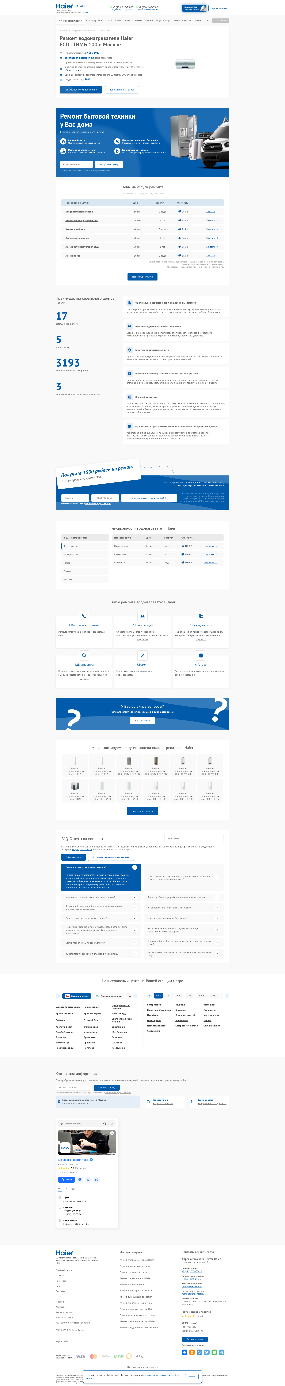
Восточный (209, 1004)
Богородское (154, 1004)
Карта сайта (62, 1341)
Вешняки (180, 1004)
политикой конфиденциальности (98, 504)
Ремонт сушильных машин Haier (136, 1302)
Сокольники (153, 1030)
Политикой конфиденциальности (118, 1093)
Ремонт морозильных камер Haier (137, 1315)
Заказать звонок (142, 720)
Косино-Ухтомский (185, 1015)
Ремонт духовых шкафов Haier (135, 1296)
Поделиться (184, 1352)
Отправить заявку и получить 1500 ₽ (149, 498)
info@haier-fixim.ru (192, 1286)
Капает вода (120, 554)
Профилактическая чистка (79, 211)
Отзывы (127, 20)
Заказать (210, 211)
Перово (207, 1020)
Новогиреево (154, 1020)
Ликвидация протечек (77, 237)
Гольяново (180, 1010)
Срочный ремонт (94, 20)
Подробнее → (210, 546)
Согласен (192, 1376)
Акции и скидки (163, 20)
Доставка (138, 20)
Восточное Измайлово (159, 1010)
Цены (107, 20)
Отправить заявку (109, 164)
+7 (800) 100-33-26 (149, 7)
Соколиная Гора (212, 1025)
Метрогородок (211, 1015)
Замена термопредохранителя (81, 220)
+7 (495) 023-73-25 (123, 7)
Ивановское (210, 1010)
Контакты (197, 20)
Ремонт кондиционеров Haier (135, 1278)
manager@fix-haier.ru (193, 1293)
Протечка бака (121, 546)
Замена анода (72, 255)
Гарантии (149, 20)
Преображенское (156, 1025)
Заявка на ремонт (182, 20)
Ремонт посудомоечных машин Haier (138, 1327)
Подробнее (142, 639)
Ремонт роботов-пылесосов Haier (137, 1321)
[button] (58, 996)
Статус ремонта (221, 20)
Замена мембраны (75, 229)
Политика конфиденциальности (142, 1367)
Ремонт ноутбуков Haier (131, 1284)
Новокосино (181, 1020)
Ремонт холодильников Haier (134, 1265)
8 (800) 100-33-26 (191, 1278)
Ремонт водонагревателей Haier (136, 1290)
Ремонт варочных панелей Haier (136, 1308)
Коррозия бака (121, 562)
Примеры (61, 1280)
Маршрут (69, 1180)
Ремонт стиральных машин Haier (136, 1259)
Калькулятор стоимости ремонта (73, 1322)
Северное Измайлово (186, 1025)
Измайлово (153, 1015)
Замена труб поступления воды (82, 246)
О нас (117, 20)
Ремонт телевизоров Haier (133, 1272)
